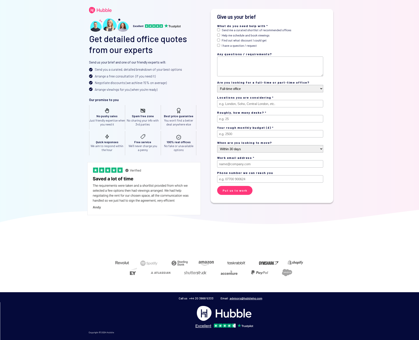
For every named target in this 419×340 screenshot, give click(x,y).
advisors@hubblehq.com (246, 298)
